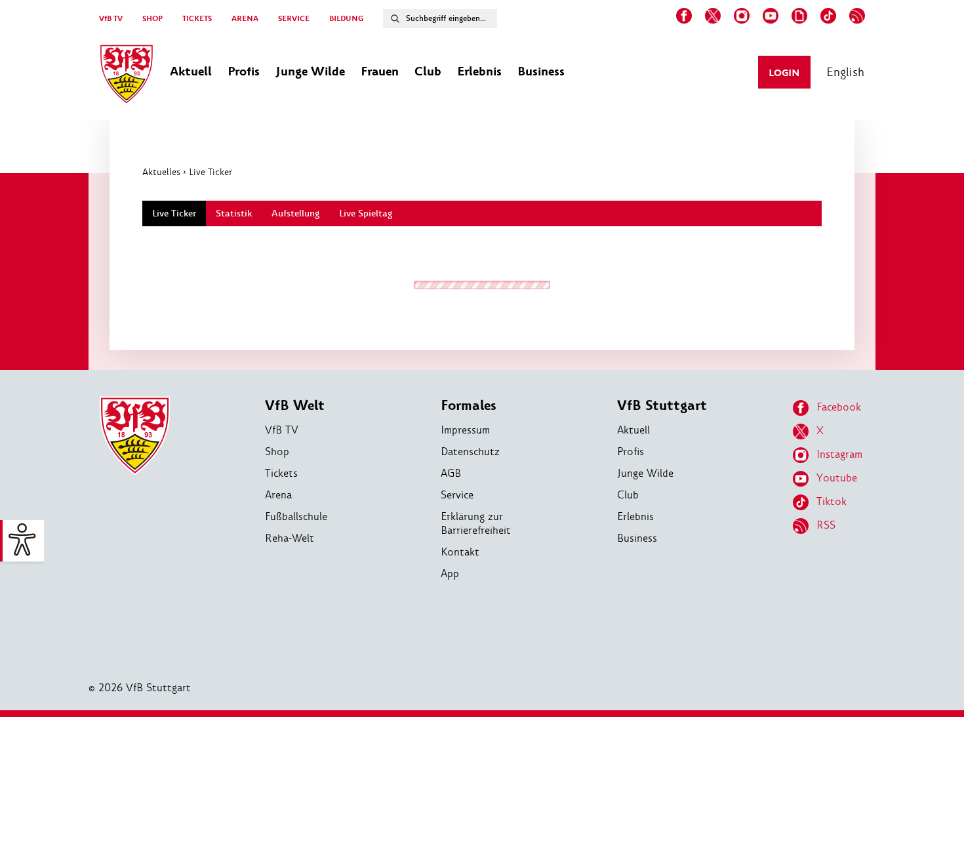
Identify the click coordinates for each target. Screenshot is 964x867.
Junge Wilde (645, 473)
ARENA (244, 19)
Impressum (465, 430)
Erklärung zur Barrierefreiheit (476, 523)
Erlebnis (635, 516)
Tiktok (831, 501)
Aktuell (633, 430)
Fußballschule (296, 516)
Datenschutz (470, 451)
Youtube (836, 478)
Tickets (281, 473)
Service (457, 495)
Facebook (838, 407)
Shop (277, 451)
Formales (468, 405)
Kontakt (460, 552)
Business (637, 538)
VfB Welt (295, 405)
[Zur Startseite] (126, 76)
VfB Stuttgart (662, 405)
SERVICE (294, 19)
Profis (630, 451)
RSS (825, 525)
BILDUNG (346, 19)
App (450, 573)
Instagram (839, 454)
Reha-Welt (289, 538)
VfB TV (111, 19)
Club (628, 495)
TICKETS (197, 19)
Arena (278, 495)
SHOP (152, 19)
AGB (451, 473)
